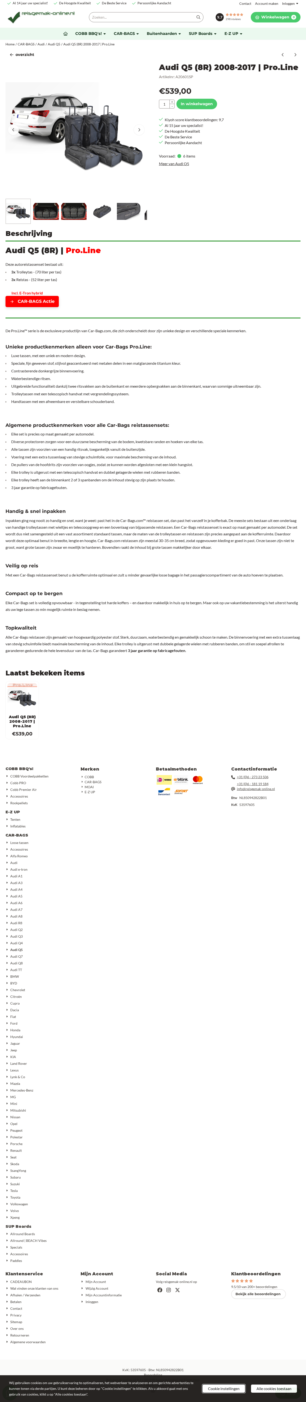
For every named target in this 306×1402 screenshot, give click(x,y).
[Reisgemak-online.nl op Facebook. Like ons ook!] (160, 1290)
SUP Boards (18, 1226)
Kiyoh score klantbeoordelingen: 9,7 (194, 119)
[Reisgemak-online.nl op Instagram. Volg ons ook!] (169, 1290)
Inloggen (288, 3)
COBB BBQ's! (19, 768)
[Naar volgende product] (295, 54)
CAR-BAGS (16, 835)
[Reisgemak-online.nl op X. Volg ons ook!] (177, 1290)
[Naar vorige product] (283, 54)
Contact (245, 3)
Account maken (266, 3)
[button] (276, 17)
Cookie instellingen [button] (224, 1388)
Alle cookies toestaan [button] (274, 1388)
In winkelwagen (197, 104)
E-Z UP (12, 812)
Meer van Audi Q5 (174, 163)
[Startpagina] (65, 34)
